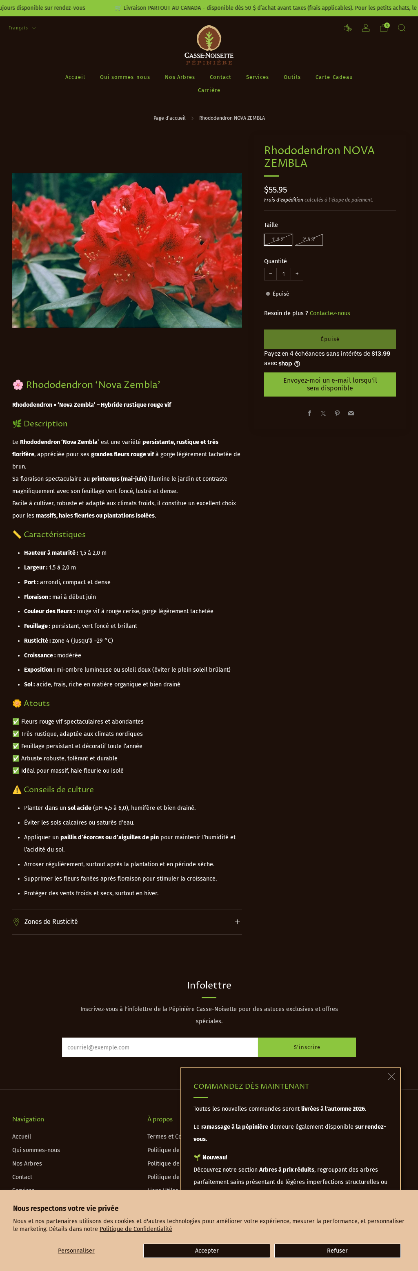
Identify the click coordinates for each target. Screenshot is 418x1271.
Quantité (275, 261)
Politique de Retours (174, 1163)
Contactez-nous (330, 313)
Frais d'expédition (283, 200)
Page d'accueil (169, 118)
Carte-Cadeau (334, 77)
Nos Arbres (180, 77)
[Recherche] (402, 28)
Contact (220, 77)
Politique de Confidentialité (136, 1229)
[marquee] (209, 8)
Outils (292, 77)
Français (19, 28)
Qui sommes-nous (125, 77)
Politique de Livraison (176, 1150)
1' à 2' (278, 239)
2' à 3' (308, 239)
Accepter (207, 1250)
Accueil (75, 77)
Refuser (337, 1250)
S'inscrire (307, 1047)
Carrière (209, 90)
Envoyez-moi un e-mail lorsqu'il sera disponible (330, 384)
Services (257, 77)
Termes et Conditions (175, 1136)
